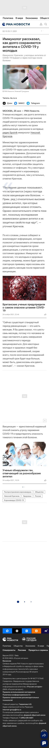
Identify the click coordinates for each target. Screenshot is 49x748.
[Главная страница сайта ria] (15, 24)
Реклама (22, 650)
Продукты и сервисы (38, 650)
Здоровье (27, 496)
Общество (39, 492)
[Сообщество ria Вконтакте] (26, 630)
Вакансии (7, 661)
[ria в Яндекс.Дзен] (17, 630)
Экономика (30, 646)
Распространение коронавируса (17, 492)
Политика (7, 646)
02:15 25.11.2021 (10, 31)
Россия (38, 496)
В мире (41, 646)
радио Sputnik (10, 132)
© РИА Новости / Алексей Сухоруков (16, 91)
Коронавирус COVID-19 (14, 500)
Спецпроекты (9, 650)
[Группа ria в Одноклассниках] (36, 630)
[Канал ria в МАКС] (7, 630)
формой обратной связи (34, 715)
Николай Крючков (11, 496)
